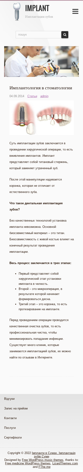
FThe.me (44, 467)
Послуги (10, 428)
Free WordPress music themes (42, 460)
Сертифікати (13, 437)
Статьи (32, 96)
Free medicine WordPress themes (27, 463)
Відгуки (9, 398)
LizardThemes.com (65, 463)
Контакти (10, 418)
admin (44, 96)
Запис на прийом (16, 408)
